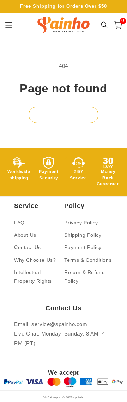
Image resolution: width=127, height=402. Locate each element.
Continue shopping (63, 115)
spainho (78, 397)
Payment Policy (82, 247)
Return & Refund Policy (84, 276)
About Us (25, 235)
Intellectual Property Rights (33, 276)
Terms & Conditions (87, 260)
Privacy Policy (81, 222)
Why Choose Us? (35, 260)
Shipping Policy (82, 235)
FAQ (19, 222)
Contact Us (27, 247)
